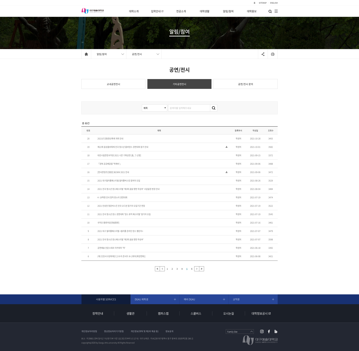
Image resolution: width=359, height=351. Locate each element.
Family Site (232, 331)
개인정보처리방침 (89, 331)
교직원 (236, 299)
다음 (196, 268)
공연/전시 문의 (245, 84)
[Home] (86, 54)
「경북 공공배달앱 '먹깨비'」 (109, 163)
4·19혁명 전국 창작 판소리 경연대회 (112, 197)
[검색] (213, 107)
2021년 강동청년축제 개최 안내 (110, 138)
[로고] (92, 11)
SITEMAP (263, 2)
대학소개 (134, 11)
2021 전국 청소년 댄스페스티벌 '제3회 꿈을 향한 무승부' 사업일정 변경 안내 (128, 188)
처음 (157, 268)
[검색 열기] (270, 11)
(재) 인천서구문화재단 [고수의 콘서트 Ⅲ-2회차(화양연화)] (121, 256)
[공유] (263, 54)
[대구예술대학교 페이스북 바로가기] (269, 331)
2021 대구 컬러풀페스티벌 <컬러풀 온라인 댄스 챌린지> (120, 231)
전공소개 (181, 11)
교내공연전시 (113, 84)
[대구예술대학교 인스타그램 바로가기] (262, 331)
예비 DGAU (189, 299)
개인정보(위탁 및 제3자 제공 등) (144, 331)
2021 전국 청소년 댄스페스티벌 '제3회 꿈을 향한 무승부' (120, 239)
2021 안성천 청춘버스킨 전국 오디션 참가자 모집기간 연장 (121, 205)
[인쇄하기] (273, 54)
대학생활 (204, 11)
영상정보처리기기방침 (114, 331)
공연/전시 (137, 54)
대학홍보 (251, 11)
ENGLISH (274, 2)
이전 (162, 268)
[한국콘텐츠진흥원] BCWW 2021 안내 (113, 172)
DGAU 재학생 (141, 299)
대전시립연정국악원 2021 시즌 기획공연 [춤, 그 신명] (119, 155)
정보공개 (169, 331)
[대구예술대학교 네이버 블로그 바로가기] (276, 331)
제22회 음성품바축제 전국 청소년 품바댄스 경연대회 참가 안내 (122, 146)
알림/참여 (228, 11)
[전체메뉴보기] (276, 11)
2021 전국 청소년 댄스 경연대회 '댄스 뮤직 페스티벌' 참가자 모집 (124, 214)
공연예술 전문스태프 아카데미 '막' (111, 247)
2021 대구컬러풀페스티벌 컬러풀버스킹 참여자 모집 (118, 180)
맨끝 (201, 268)
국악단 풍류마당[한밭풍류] (108, 222)
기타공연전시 (179, 84)
